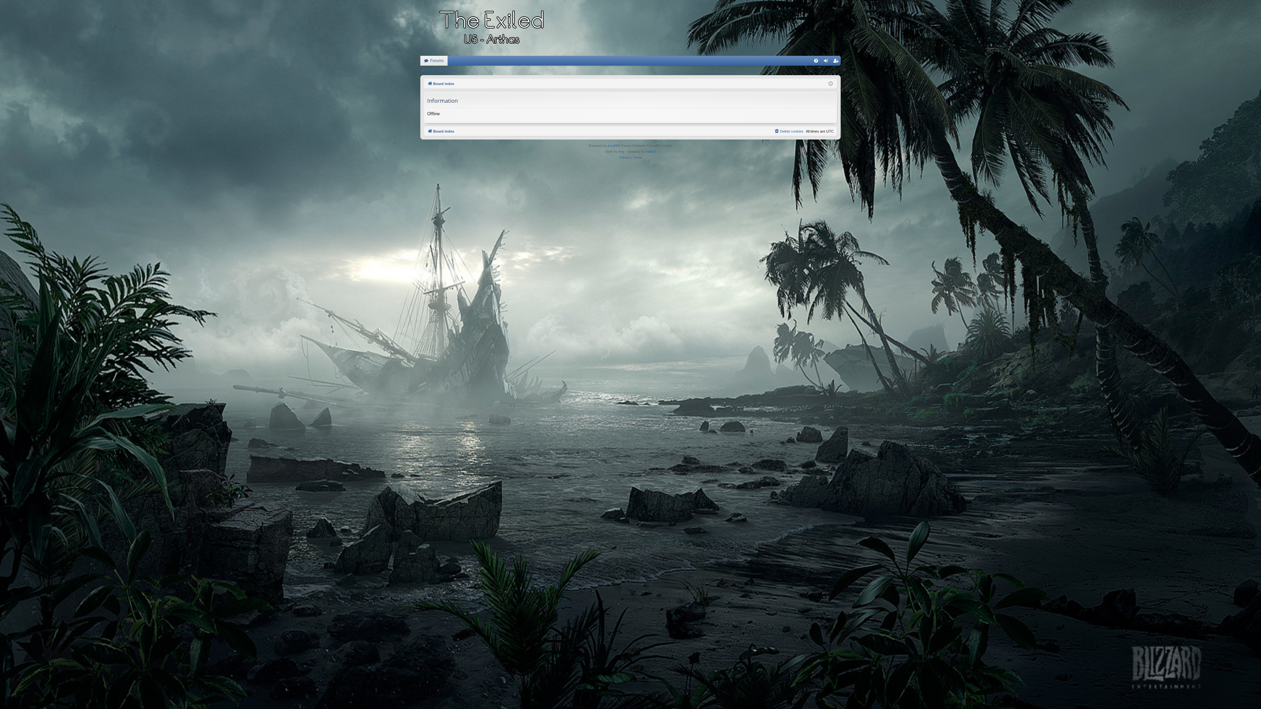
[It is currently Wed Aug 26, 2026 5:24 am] (831, 84)
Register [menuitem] (837, 62)
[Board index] (492, 28)
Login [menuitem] (827, 62)
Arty (621, 151)
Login (430, 70)
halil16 (651, 151)
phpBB (613, 145)
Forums (437, 60)
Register (451, 70)
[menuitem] (816, 61)
